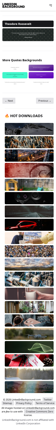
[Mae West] (41, 83)
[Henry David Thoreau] (14, 75)
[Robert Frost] (14, 83)
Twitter (48, 399)
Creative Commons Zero (39, 411)
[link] (28, 34)
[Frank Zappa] (14, 68)
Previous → (44, 100)
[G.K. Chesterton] (41, 68)
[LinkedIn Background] (13, 5)
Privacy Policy (24, 403)
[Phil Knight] (41, 75)
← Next (9, 100)
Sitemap (8, 403)
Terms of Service (45, 403)
